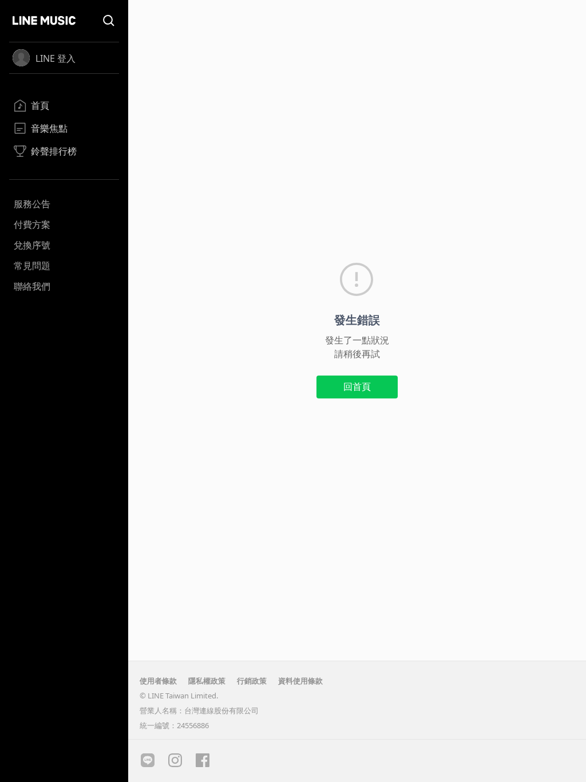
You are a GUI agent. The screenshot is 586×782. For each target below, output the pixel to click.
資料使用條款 (300, 681)
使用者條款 (158, 681)
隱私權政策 (206, 681)
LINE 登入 (55, 58)
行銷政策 (252, 681)
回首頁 (357, 386)
